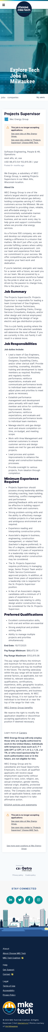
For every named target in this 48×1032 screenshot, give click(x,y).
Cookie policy (30, 875)
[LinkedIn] (11, 900)
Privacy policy (18, 875)
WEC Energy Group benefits (18, 707)
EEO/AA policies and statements (20, 804)
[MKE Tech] (20, 1007)
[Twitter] (20, 900)
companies (12, 97)
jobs (3, 97)
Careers (23, 732)
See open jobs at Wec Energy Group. (24, 135)
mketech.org (23, 1023)
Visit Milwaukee (11, 1026)
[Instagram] (39, 900)
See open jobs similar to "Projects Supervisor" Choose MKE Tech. (26, 141)
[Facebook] (29, 900)
